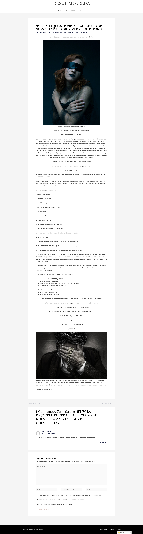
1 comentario (84, 32)
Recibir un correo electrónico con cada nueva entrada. (54, 504)
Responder (103, 442)
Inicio (60, 10)
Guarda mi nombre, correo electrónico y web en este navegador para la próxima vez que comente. (70, 495)
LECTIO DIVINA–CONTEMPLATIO (59, 32)
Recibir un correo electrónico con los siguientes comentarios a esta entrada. (61, 500)
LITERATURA (74, 32)
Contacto (72, 10)
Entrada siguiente (108, 403)
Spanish (122, 532)
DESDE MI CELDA (71, 3)
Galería (80, 10)
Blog (65, 10)
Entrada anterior (34, 403)
